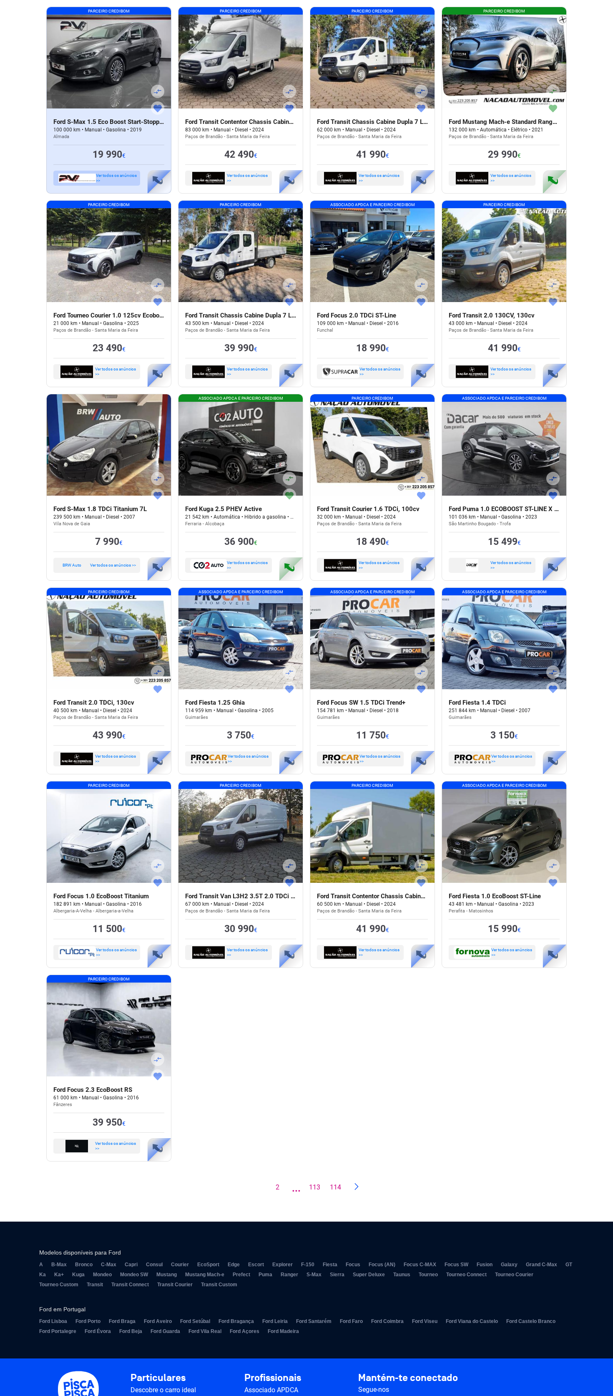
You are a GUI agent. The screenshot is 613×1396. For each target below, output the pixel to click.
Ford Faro (351, 1321)
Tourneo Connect (466, 1275)
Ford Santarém (314, 1321)
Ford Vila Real (204, 1331)
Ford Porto (87, 1321)
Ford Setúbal (195, 1321)
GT (568, 1264)
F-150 (307, 1264)
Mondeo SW (134, 1275)
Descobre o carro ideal (163, 1390)
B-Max (59, 1264)
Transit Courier (175, 1285)
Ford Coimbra (387, 1321)
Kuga (78, 1275)
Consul (154, 1264)
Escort (256, 1264)
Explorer (282, 1264)
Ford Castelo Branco (530, 1321)
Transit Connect (130, 1285)
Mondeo (102, 1275)
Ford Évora (98, 1331)
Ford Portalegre (57, 1331)
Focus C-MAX (420, 1264)
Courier (180, 1264)
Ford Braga (122, 1321)
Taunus (401, 1275)
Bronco (84, 1264)
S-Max (314, 1275)
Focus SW (456, 1264)
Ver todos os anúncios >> (116, 178)
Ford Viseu (424, 1321)
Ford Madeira (283, 1331)
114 (335, 1187)
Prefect (241, 1275)
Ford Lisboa (53, 1321)
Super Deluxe (369, 1275)
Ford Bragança (236, 1321)
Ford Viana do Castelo (472, 1321)
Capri (131, 1264)
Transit (95, 1285)
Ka (42, 1275)
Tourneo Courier (514, 1275)
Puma (265, 1275)
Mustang (166, 1275)
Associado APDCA (271, 1390)
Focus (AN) (382, 1264)
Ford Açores (244, 1331)
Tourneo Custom (58, 1285)
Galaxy (509, 1264)
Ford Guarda (165, 1331)
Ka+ (59, 1275)
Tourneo (428, 1275)
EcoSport (208, 1264)
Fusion (484, 1264)
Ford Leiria (275, 1321)
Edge (234, 1264)
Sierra (337, 1275)
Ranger (289, 1275)
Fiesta (330, 1264)
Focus (353, 1264)
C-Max (108, 1264)
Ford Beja (130, 1331)
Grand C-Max (541, 1264)
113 (314, 1187)
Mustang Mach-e (204, 1275)
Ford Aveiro (158, 1321)
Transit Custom (219, 1285)
